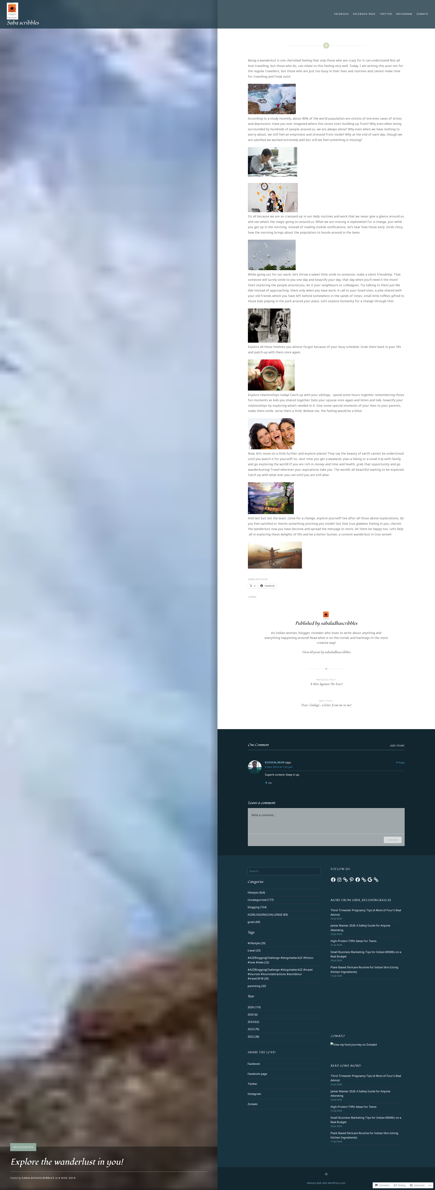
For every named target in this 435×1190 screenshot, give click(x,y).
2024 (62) (253, 1022)
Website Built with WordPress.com (326, 1183)
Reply (402, 762)
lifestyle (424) (256, 892)
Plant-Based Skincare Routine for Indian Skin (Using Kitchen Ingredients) (364, 969)
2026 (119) (254, 1007)
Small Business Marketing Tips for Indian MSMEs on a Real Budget (365, 954)
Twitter (386, 13)
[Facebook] (333, 879)
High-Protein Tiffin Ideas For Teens (353, 941)
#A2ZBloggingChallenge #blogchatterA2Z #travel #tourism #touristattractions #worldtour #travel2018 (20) (280, 974)
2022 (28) (253, 1036)
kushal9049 (274, 762)
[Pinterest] (351, 879)
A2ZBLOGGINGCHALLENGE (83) (268, 914)
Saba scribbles (23, 22)
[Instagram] (339, 879)
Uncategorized (23, 1147)
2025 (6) (253, 1014)
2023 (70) (253, 1029)
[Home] (326, 1174)
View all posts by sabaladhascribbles (326, 652)
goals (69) (254, 922)
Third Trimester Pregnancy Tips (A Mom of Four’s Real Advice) (365, 912)
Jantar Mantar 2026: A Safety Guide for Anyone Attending (360, 928)
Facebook (341, 13)
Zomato (422, 13)
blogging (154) (257, 907)
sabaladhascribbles (38, 1177)
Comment (392, 839)
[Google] (370, 879)
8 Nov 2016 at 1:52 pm (278, 767)
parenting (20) (257, 986)
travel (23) (254, 950)
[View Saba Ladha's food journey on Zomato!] (353, 1044)
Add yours (397, 745)
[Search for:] (284, 871)
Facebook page (364, 13)
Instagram (404, 13)
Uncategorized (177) (261, 900)
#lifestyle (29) (256, 943)
